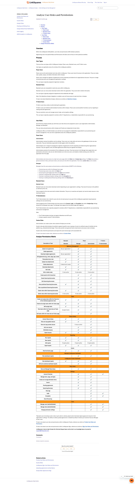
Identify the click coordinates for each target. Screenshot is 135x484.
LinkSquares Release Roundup (79, 2)
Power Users (46, 30)
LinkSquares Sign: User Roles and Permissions (47, 465)
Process (43, 26)
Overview (43, 25)
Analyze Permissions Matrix (47, 43)
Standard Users (46, 31)
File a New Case (98, 2)
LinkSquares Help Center (22, 8)
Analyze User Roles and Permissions (22, 17)
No (71, 448)
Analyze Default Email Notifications (25, 28)
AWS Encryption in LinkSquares (24, 34)
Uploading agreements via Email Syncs (45, 468)
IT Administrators (47, 40)
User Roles (44, 35)
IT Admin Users (46, 33)
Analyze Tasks (20, 23)
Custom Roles (20, 20)
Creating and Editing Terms (23, 26)
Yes (63, 448)
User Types (44, 28)
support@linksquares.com (42, 430)
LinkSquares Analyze (33, 8)
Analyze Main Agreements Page (43, 470)
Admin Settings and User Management (47, 8)
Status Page (90, 2)
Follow (96, 19)
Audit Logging (20, 31)
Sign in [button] (105, 2)
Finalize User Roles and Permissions (45, 460)
